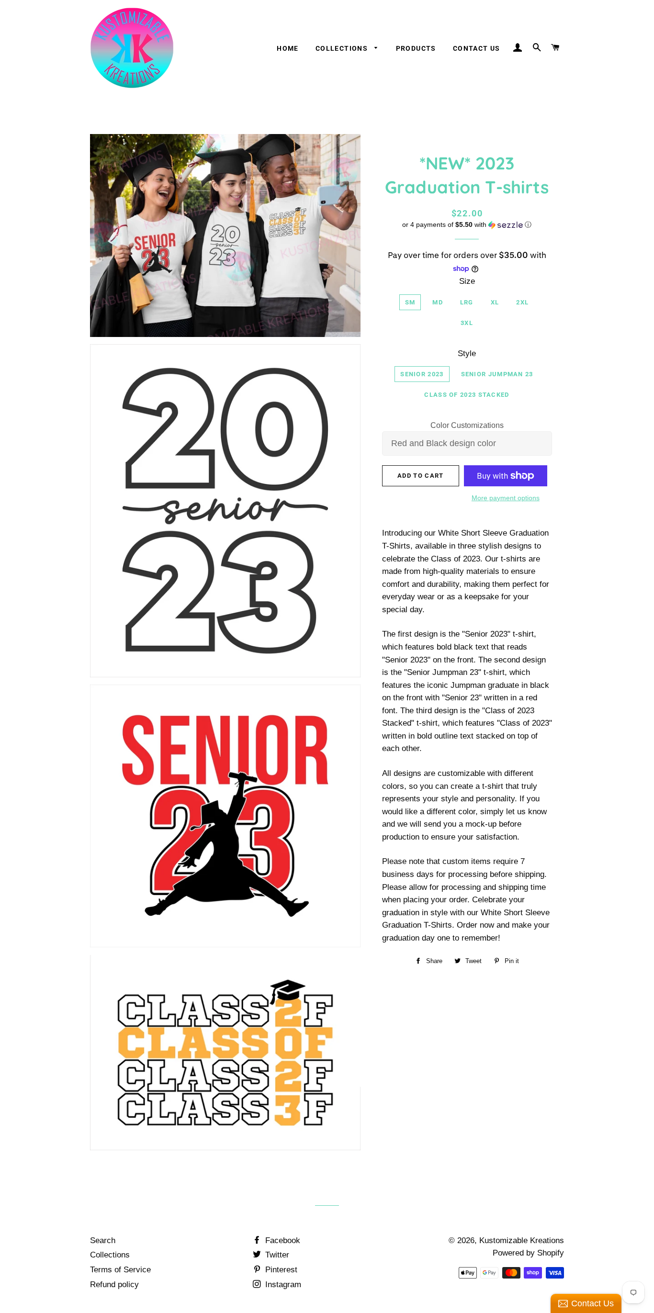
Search (102, 1240)
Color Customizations (467, 425)
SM (410, 302)
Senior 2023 (421, 374)
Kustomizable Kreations (521, 1240)
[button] (467, 224)
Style (467, 353)
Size (467, 281)
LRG (467, 302)
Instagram (282, 1284)
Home (288, 48)
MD (437, 302)
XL (495, 302)
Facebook (281, 1240)
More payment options (506, 498)
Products (416, 48)
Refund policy (114, 1284)
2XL (522, 302)
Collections (343, 48)
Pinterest (280, 1269)
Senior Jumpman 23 (497, 374)
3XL (467, 322)
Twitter (276, 1254)
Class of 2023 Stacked (466, 394)
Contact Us (476, 48)
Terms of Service (120, 1269)
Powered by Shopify (528, 1252)
